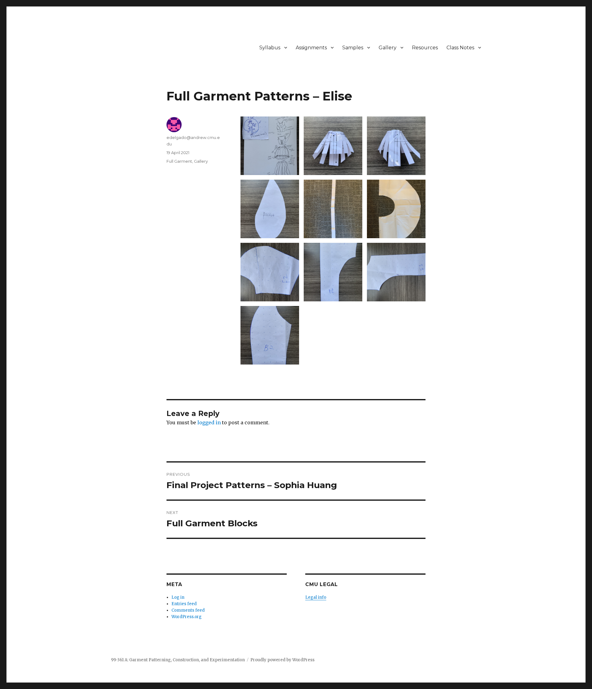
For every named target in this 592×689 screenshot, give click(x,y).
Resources (425, 48)
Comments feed (188, 610)
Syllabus (269, 48)
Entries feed (184, 603)
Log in (177, 597)
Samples (352, 48)
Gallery (388, 48)
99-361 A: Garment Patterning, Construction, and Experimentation (178, 659)
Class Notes (460, 48)
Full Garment (179, 161)
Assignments (311, 48)
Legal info (315, 597)
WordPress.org (186, 616)
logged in (209, 422)
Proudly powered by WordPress (282, 659)
